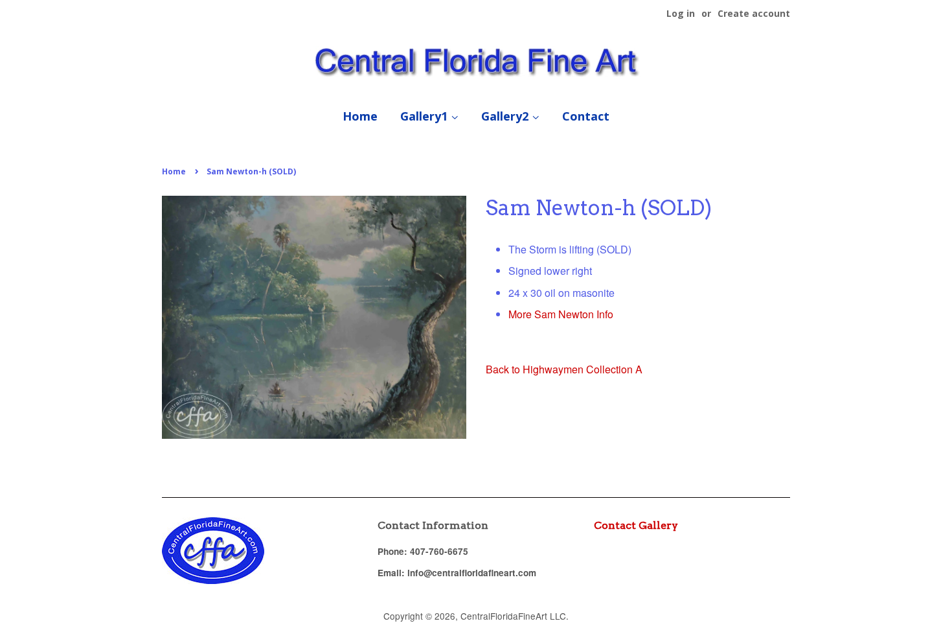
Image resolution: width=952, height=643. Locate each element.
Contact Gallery (636, 525)
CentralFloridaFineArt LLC (513, 615)
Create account (754, 13)
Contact (585, 116)
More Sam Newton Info (560, 314)
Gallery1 (425, 116)
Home (360, 116)
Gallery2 (506, 116)
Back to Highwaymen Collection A (564, 369)
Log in (680, 13)
